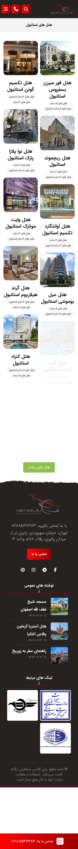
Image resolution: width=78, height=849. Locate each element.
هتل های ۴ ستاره (21, 102)
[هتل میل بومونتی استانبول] (57, 269)
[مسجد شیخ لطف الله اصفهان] (59, 606)
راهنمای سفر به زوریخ (29, 651)
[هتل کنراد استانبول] (20, 331)
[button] (6, 9)
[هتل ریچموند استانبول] (57, 133)
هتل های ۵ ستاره (58, 103)
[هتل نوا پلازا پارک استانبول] (20, 126)
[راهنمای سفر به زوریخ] (59, 655)
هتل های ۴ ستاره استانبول (21, 97)
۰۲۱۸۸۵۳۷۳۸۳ (23, 525)
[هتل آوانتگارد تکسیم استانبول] (57, 201)
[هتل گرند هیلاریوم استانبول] (20, 263)
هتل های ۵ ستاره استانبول (58, 109)
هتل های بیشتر (39, 467)
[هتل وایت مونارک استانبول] (20, 195)
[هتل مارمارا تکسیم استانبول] (57, 406)
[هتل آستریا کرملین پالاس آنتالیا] (59, 631)
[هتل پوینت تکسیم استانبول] (20, 400)
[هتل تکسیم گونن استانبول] (20, 58)
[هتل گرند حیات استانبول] (57, 338)
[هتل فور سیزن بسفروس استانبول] (57, 58)
